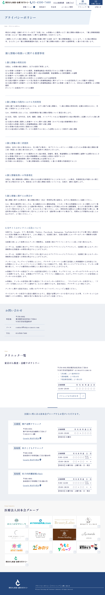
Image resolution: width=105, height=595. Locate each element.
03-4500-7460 (41, 2)
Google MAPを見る (31, 438)
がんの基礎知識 (58, 3)
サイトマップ (55, 586)
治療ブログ (70, 3)
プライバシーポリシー (42, 586)
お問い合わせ (66, 586)
